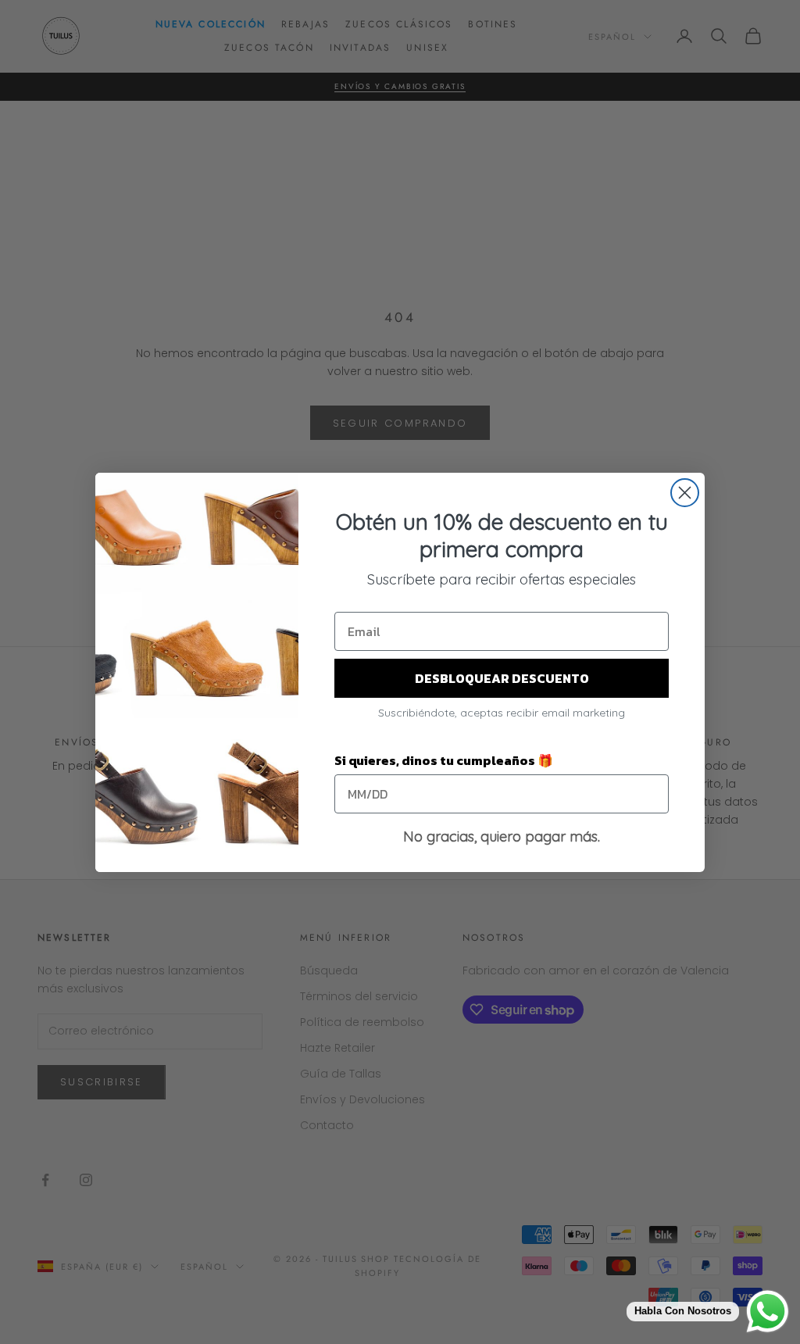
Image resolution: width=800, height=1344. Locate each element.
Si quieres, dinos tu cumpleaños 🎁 (443, 760)
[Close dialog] (684, 492)
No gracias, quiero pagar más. (501, 836)
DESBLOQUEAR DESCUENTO (502, 678)
